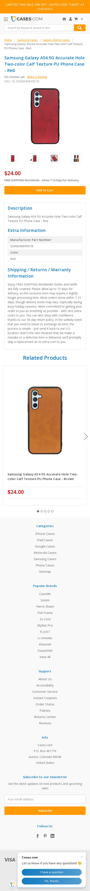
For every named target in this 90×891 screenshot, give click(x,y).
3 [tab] (45, 511)
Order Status (45, 704)
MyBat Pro (45, 625)
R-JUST (45, 631)
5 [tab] (52, 511)
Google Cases (45, 546)
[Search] (80, 27)
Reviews (45, 723)
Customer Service (45, 691)
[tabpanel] (45, 435)
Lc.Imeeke (45, 638)
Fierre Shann (45, 606)
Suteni (45, 600)
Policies (45, 710)
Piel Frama (45, 613)
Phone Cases (45, 565)
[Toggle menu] (6, 19)
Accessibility (45, 685)
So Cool (45, 619)
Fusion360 (45, 650)
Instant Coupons (45, 698)
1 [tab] (38, 511)
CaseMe (45, 594)
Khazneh (45, 644)
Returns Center (45, 717)
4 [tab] (49, 511)
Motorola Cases (45, 552)
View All (45, 657)
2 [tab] (42, 511)
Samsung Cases (45, 559)
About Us (45, 679)
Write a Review (37, 77)
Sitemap (45, 571)
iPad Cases (45, 540)
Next (86, 436)
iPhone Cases (45, 533)
